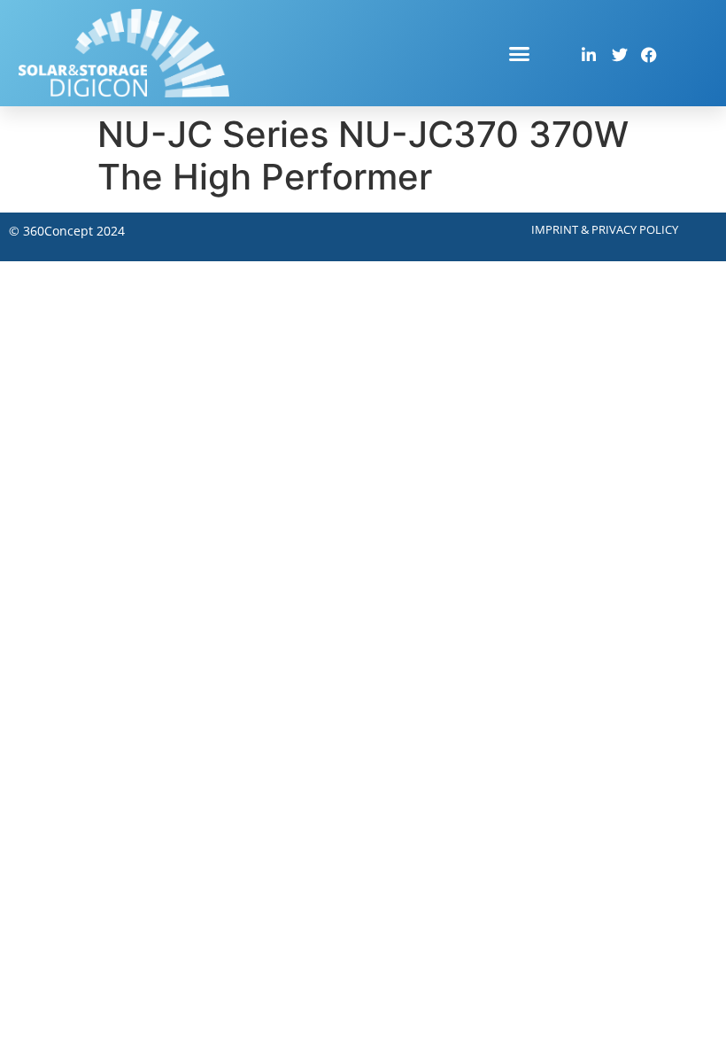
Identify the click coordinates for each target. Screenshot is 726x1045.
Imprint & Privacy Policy (604, 229)
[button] (520, 53)
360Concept (58, 230)
